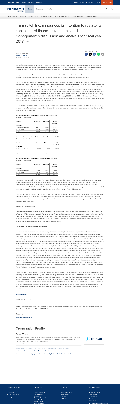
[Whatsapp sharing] (98, 54)
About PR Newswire (67, 392)
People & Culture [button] (77, 16)
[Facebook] (10, 400)
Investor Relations (21, 2)
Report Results (38, 400)
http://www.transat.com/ (24, 317)
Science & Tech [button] (33, 16)
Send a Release (107, 2)
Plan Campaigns (38, 394)
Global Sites (65, 399)
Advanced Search (91, 16)
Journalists (31, 2)
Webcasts (39, 2)
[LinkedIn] (8, 400)
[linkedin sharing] (94, 54)
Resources (11, 2)
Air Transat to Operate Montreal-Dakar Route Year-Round (32, 351)
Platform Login (93, 394)
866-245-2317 (13, 392)
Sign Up (97, 2)
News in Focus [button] (12, 16)
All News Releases (94, 392)
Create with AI (38, 396)
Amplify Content (38, 402)
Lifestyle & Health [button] (46, 16)
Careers (63, 396)
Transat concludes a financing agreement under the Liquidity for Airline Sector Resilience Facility (44, 354)
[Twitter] (12, 400)
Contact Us (10, 398)
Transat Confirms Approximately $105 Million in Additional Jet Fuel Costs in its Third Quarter (42, 348)
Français (75, 2)
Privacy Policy (93, 396)
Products (39, 9)
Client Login (89, 2)
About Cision (65, 394)
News (30, 9)
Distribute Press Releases (41, 398)
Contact (50, 9)
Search (108, 9)
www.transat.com (21, 294)
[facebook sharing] (86, 54)
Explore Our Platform (40, 392)
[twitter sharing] (90, 54)
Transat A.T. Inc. (22, 334)
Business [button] (23, 16)
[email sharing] (102, 54)
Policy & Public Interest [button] (61, 16)
